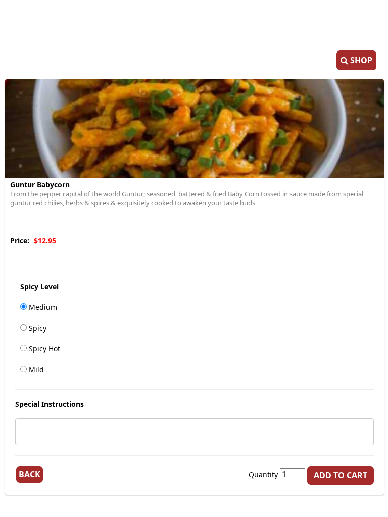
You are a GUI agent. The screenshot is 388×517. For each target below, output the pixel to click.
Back (29, 474)
